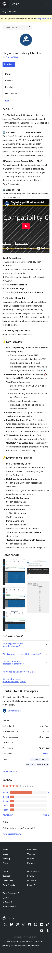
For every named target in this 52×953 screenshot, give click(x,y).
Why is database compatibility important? (22, 654)
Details (8, 74)
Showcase (32, 849)
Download (8, 64)
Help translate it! (44, 19)
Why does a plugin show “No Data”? (19, 672)
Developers (8, 880)
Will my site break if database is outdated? (13, 662)
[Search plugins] (29, 27)
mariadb (45, 759)
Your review (8, 815)
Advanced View (10, 771)
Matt (6, 897)
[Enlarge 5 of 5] (46, 584)
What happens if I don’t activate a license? (13, 645)
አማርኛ (11, 918)
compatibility (35, 759)
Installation (10, 87)
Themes (31, 854)
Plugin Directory (9, 11)
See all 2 (46, 753)
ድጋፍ (7, 100)
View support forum (12, 834)
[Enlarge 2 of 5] (21, 591)
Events (30, 876)
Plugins (30, 858)
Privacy (6, 863)
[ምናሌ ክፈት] (48, 4)
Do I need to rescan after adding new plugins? (14, 680)
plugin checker (42, 764)
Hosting (6, 858)
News (5, 854)
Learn (5, 871)
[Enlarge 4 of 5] (46, 562)
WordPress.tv (10, 885)
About (5, 849)
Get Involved (33, 871)
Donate (32, 880)
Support (6, 876)
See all (46, 815)
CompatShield (12, 57)
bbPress (8, 902)
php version (30, 764)
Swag (31, 885)
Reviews (9, 80)
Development (11, 93)
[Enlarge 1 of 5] (21, 562)
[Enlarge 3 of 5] (21, 614)
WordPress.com (11, 893)
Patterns (31, 863)
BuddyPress (9, 906)
